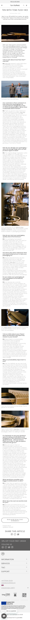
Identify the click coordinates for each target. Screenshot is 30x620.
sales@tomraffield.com (8, 583)
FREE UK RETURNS (15, 1)
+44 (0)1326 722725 (7, 580)
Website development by (11, 617)
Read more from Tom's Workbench (15, 520)
